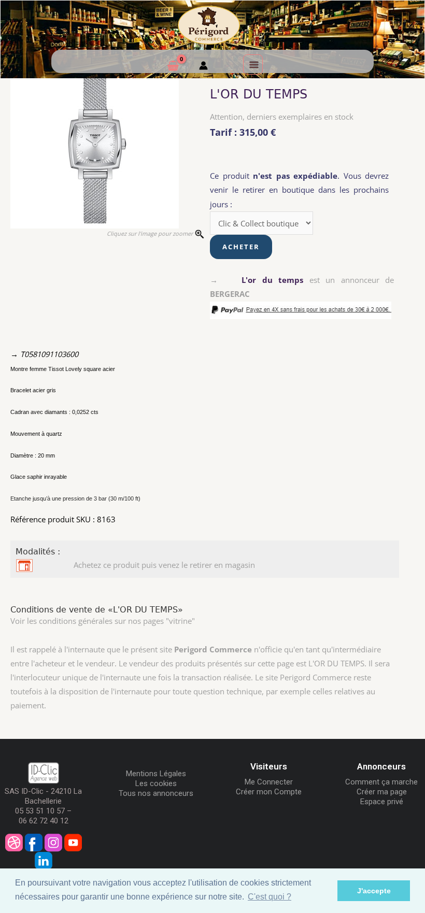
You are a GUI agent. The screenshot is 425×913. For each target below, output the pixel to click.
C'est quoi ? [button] (269, 896)
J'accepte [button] (374, 891)
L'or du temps (272, 280)
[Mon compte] (203, 67)
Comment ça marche (381, 782)
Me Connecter (269, 782)
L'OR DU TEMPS (258, 94)
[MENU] (253, 64)
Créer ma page (382, 791)
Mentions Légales (156, 773)
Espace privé (381, 801)
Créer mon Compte (269, 791)
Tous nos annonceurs (156, 793)
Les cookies (156, 783)
